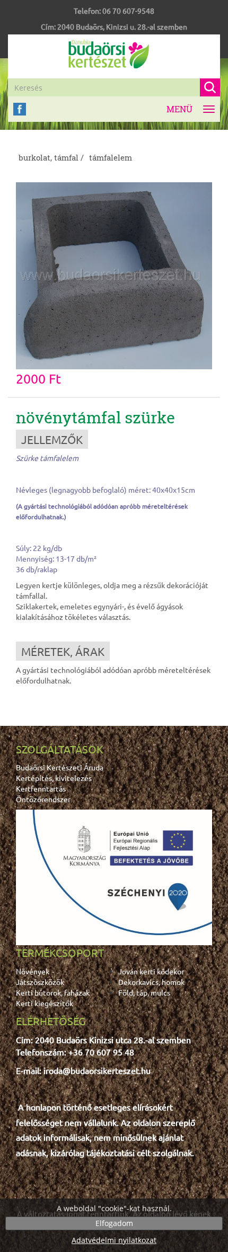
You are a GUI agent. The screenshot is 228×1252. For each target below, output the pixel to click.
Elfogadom (114, 1223)
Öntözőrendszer (43, 799)
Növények (32, 971)
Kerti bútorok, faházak (53, 992)
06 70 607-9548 (128, 10)
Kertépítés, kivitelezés (54, 778)
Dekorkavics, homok (151, 982)
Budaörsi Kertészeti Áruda (59, 767)
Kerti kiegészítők (44, 1003)
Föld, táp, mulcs (144, 992)
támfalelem (110, 157)
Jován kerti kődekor (151, 971)
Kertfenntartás (41, 788)
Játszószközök (40, 982)
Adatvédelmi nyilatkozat (114, 1240)
